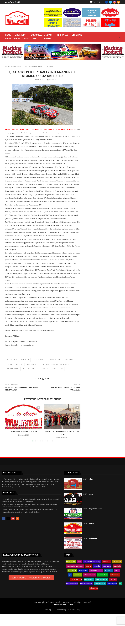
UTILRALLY (20, 35)
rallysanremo (114, 575)
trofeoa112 (57, 369)
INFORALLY (62, 35)
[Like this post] (38, 379)
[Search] (118, 37)
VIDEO (47, 39)
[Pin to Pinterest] (45, 379)
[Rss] (118, 2)
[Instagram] (114, 2)
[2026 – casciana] (73, 543)
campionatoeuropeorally (75, 566)
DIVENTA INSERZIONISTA (17, 39)
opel (69, 575)
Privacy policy (61, 610)
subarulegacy (112, 584)
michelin (97, 566)
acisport (25, 360)
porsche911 (32, 364)
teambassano (117, 562)
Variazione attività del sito (23, 432)
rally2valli (113, 579)
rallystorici (13, 369)
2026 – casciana (90, 538)
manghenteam (103, 575)
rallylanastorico (76, 579)
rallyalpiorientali (86, 584)
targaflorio (117, 566)
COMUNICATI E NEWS (41, 35)
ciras (9, 364)
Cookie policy (75, 610)
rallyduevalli (88, 579)
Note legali (48, 610)
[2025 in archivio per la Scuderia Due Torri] (62, 416)
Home (7, 66)
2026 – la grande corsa (92, 509)
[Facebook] (106, 2)
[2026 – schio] (73, 528)
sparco (45, 369)
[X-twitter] (8, 518)
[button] (8, 423)
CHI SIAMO (77, 35)
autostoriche (83, 570)
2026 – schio (88, 524)
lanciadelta (77, 575)
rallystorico (94, 588)
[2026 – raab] (73, 499)
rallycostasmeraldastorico (55, 364)
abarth (117, 570)
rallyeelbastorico (72, 584)
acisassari (12, 360)
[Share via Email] (48, 379)
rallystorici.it (30, 369)
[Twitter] (110, 2)
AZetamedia (38, 360)
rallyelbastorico (99, 584)
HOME (8, 35)
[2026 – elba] (73, 484)
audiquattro (108, 570)
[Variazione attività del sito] (23, 416)
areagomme (107, 566)
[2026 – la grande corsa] (73, 513)
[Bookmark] (38, 407)
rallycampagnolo (89, 575)
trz (120, 584)
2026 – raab (88, 494)
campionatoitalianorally (61, 360)
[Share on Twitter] (43, 379)
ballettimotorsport (96, 570)
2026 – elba (88, 479)
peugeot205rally (101, 579)
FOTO (35, 39)
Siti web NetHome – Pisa (62, 605)
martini (19, 364)
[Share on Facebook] (40, 379)
